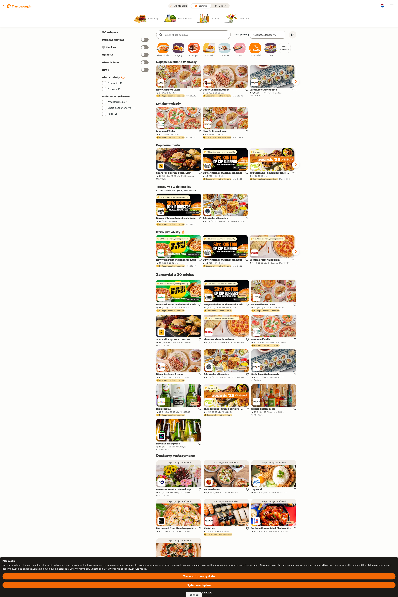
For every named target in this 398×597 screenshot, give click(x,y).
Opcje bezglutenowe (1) (121, 107)
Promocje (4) (114, 83)
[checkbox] (163, 50)
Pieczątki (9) (114, 89)
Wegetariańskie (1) (117, 102)
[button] (17, 5)
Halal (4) (112, 113)
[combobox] (196, 35)
